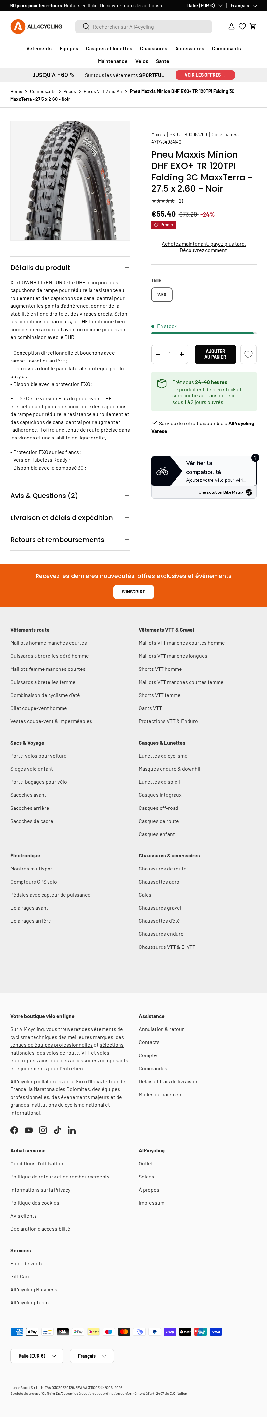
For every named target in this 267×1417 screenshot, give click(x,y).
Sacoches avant (28, 795)
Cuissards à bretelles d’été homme (49, 656)
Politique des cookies (34, 1202)
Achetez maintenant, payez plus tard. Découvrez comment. (204, 246)
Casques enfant (157, 834)
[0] (242, 26)
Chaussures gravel (160, 907)
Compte (148, 1055)
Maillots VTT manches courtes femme (181, 682)
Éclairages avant (29, 907)
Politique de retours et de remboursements (60, 1176)
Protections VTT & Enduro (168, 721)
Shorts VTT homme (160, 669)
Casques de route (159, 821)
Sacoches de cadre (31, 821)
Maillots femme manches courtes (48, 669)
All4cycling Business (33, 1289)
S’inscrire (133, 591)
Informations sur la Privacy (40, 1189)
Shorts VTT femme (160, 695)
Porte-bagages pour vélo (38, 781)
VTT (85, 1052)
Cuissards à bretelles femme (43, 682)
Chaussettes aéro (159, 881)
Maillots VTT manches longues (173, 656)
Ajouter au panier (215, 354)
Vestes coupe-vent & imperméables (51, 721)
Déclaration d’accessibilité (40, 1228)
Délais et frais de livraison (168, 1081)
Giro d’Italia (88, 1081)
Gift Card (20, 1276)
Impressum (151, 1202)
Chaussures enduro (161, 934)
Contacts (149, 1042)
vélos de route (62, 1052)
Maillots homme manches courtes (48, 642)
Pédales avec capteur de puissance (50, 894)
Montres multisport (32, 868)
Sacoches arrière (29, 808)
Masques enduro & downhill (170, 768)
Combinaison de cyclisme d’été (45, 695)
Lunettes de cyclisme (163, 755)
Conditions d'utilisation (36, 1163)
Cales (145, 894)
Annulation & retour (161, 1029)
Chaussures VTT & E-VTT (167, 947)
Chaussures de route (163, 868)
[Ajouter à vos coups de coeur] (248, 354)
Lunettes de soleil (159, 781)
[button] (253, 26)
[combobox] (143, 26)
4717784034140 (166, 142)
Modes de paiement (161, 1094)
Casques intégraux (160, 795)
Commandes (153, 1068)
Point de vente (27, 1263)
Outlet (146, 1163)
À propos (149, 1189)
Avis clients (23, 1215)
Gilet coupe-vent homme (38, 708)
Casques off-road (158, 808)
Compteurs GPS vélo (33, 881)
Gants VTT (150, 708)
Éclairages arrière (30, 920)
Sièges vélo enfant (31, 768)
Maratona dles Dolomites (62, 1089)
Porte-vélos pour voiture (38, 755)
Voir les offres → (205, 75)
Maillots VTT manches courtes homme (182, 642)
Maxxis (158, 134)
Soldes (146, 1176)
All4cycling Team (29, 1302)
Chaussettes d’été (159, 920)
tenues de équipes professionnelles (51, 1044)
